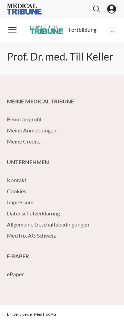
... (112, 29)
